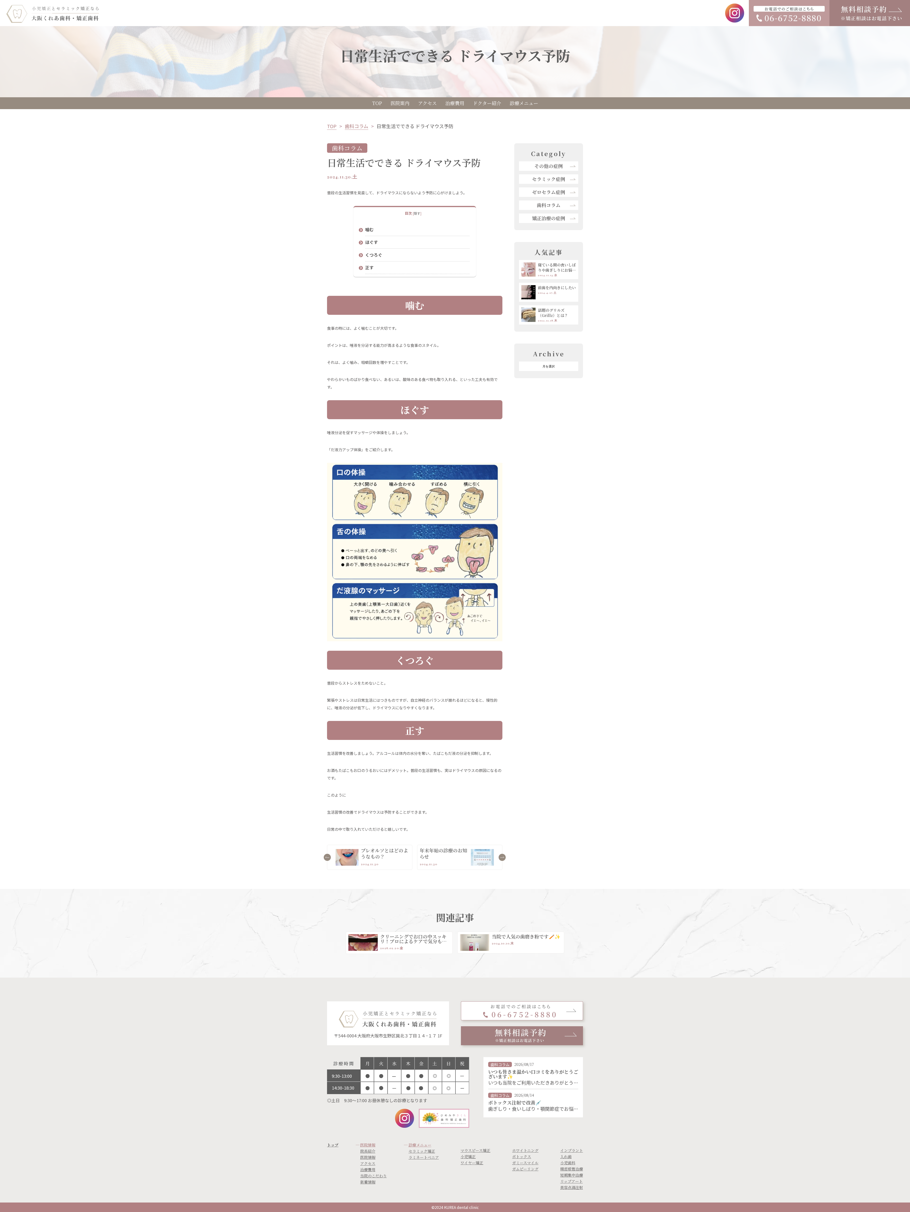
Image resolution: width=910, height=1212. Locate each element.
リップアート (571, 1181)
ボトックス (521, 1156)
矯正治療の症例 (548, 218)
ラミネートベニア (424, 1157)
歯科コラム (356, 126)
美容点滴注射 (571, 1187)
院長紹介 (367, 1151)
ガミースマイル (525, 1163)
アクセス (427, 103)
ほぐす (371, 242)
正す (369, 267)
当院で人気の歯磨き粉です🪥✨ (526, 936)
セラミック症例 (548, 179)
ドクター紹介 (487, 103)
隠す (417, 213)
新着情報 (367, 1182)
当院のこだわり (373, 1176)
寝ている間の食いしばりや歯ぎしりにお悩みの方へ (557, 267)
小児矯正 (468, 1156)
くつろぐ (373, 255)
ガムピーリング (525, 1169)
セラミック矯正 (422, 1151)
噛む (369, 229)
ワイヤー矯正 (471, 1163)
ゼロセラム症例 (548, 192)
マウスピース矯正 (475, 1150)
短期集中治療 (571, 1175)
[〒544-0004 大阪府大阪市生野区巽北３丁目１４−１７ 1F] (388, 1023)
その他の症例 (548, 166)
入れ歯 (566, 1156)
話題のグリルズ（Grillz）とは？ (553, 313)
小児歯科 (567, 1163)
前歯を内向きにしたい (557, 287)
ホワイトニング (525, 1150)
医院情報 (367, 1157)
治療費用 (454, 103)
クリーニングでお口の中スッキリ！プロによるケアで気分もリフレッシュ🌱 (413, 941)
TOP (377, 103)
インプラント (571, 1150)
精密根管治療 (571, 1169)
